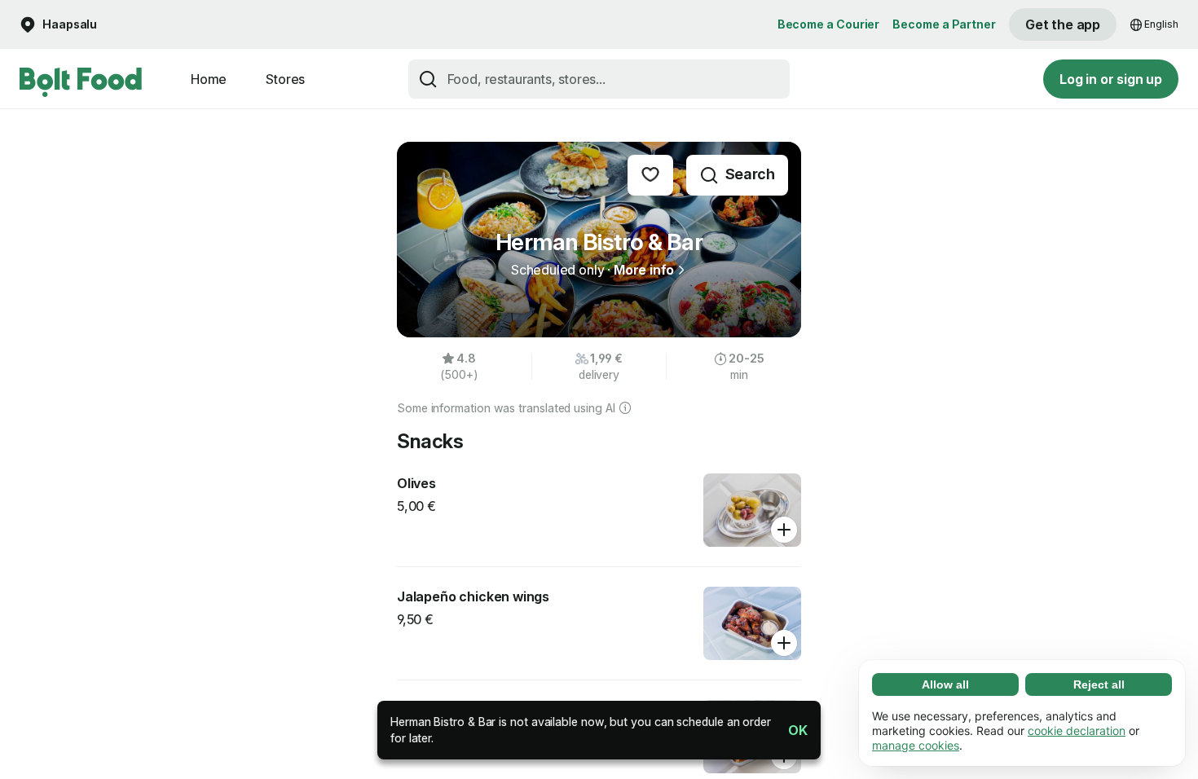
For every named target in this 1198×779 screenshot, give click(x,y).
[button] (791, 730)
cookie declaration (1076, 730)
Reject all (1099, 684)
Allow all (945, 684)
